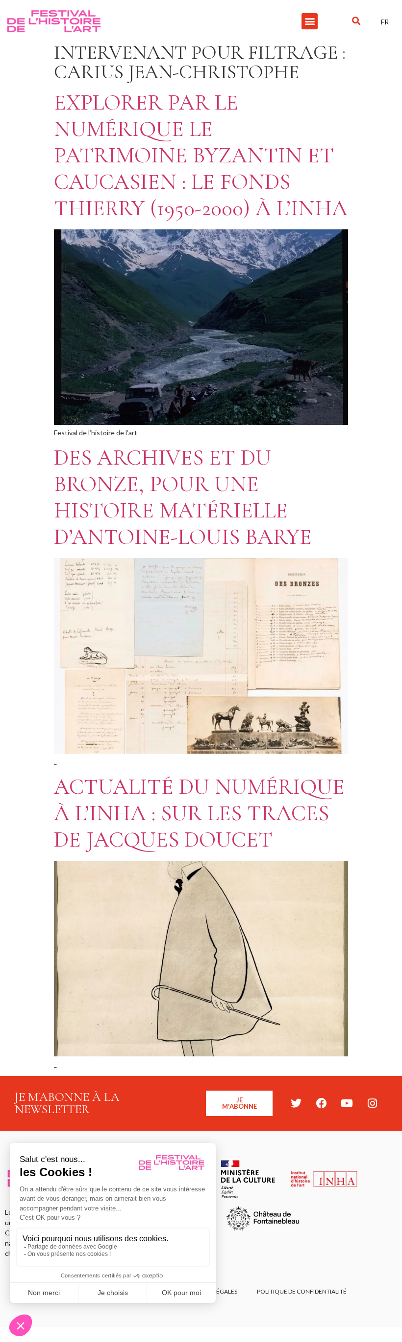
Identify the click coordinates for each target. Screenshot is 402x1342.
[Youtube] (347, 1103)
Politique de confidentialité (302, 1291)
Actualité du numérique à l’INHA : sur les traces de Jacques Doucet (199, 813)
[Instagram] (372, 1103)
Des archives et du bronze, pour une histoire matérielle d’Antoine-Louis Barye (183, 497)
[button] (310, 21)
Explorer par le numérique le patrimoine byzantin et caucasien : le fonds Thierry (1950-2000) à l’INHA (201, 155)
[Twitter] (296, 1103)
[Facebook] (321, 1103)
